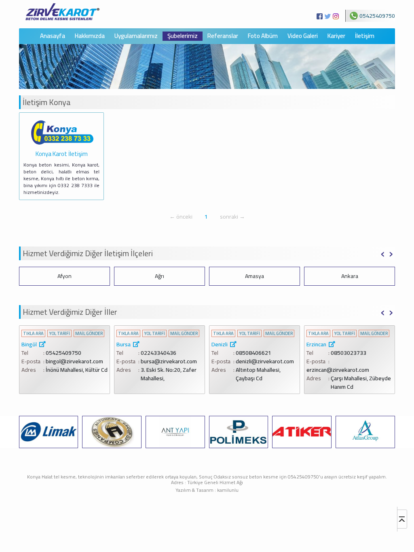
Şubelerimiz (182, 36)
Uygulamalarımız (136, 36)
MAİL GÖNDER (89, 333)
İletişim (364, 36)
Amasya (159, 276)
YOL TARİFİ (59, 333)
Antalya (350, 276)
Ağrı (64, 276)
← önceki (180, 216)
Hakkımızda (90, 36)
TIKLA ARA (33, 333)
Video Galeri (302, 36)
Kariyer (336, 36)
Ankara (254, 276)
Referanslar (222, 36)
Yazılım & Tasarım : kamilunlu (207, 490)
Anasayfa (52, 36)
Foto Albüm (263, 36)
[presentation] (382, 253)
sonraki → (232, 216)
